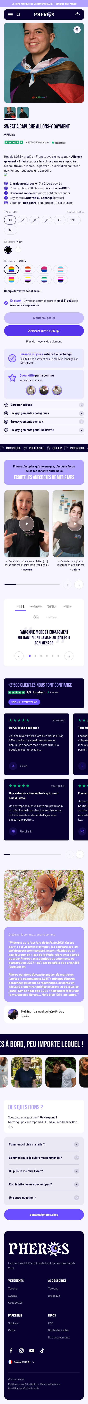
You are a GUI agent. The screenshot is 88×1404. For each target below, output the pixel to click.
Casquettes (15, 1302)
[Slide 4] (46, 655)
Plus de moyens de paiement (44, 341)
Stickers (13, 1323)
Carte (11, 1330)
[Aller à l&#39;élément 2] (23, 113)
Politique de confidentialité (22, 1383)
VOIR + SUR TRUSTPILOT (24, 702)
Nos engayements (59, 1337)
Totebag (53, 1288)
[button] (36, 744)
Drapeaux (54, 1295)
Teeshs (12, 1288)
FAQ (50, 1323)
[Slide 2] (35, 655)
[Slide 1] (29, 655)
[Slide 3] (41, 655)
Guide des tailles (58, 1330)
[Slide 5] (52, 655)
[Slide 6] (58, 655)
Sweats (12, 1295)
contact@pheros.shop (44, 1214)
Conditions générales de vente (23, 1388)
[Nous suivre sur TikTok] (42, 1350)
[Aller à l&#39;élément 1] (10, 113)
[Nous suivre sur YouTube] (32, 1350)
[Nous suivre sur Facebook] (11, 1350)
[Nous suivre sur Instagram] (21, 1350)
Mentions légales (49, 1383)
